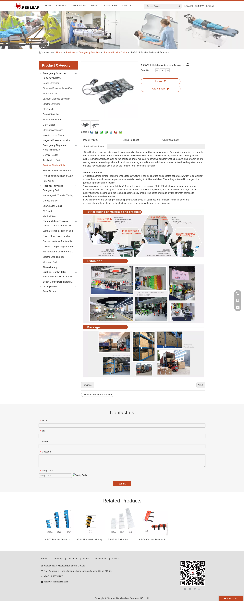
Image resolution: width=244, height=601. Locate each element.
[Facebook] (185, 589)
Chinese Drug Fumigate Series (58, 246)
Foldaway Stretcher (52, 78)
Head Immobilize (51, 150)
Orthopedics (50, 286)
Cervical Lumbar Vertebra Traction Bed (60, 225)
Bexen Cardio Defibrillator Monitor (60, 282)
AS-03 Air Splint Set (118, 539)
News (86, 558)
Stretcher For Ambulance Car (57, 88)
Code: (165, 140)
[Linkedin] (190, 589)
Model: (86, 140)
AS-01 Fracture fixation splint (90, 539)
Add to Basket (159, 88)
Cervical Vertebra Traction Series (59, 241)
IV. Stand (47, 211)
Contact (116, 558)
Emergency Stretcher (55, 73)
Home (44, 558)
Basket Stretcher (51, 114)
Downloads (100, 558)
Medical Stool (49, 216)
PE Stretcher (49, 109)
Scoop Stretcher (51, 83)
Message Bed (50, 262)
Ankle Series (49, 291)
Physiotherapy (50, 267)
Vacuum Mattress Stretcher (56, 99)
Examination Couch (53, 206)
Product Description (94, 146)
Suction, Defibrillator (54, 272)
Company (58, 558)
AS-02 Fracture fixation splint (59, 539)
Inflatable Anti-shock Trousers (97, 394)
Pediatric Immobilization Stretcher (59, 170)
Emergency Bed (51, 190)
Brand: (126, 140)
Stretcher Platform (52, 119)
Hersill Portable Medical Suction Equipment (60, 276)
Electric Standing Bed (54, 257)
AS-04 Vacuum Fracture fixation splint (153, 539)
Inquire (158, 81)
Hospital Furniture (53, 185)
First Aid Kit (48, 181)
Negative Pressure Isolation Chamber (60, 140)
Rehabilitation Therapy (55, 221)
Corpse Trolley (50, 200)
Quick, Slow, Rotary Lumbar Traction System (60, 236)
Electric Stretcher (51, 104)
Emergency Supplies (54, 145)
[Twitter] (199, 589)
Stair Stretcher (50, 93)
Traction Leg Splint (52, 160)
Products (72, 558)
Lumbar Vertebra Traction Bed (58, 231)
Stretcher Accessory (53, 130)
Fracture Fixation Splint (54, 165)
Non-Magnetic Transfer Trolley (58, 195)
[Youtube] (194, 589)
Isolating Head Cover (53, 135)
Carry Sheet (49, 125)
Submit (122, 483)
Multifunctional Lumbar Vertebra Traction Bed (60, 251)
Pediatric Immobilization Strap (58, 176)
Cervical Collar (50, 155)
